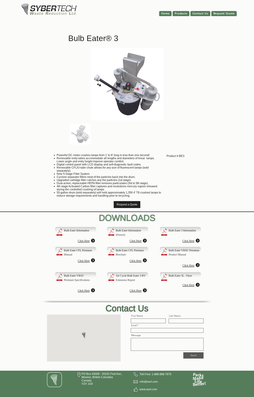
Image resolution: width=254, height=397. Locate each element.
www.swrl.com (148, 389)
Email (134, 325)
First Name (137, 316)
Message (136, 335)
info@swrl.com (149, 381)
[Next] (93, 240)
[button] (181, 13)
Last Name (175, 316)
